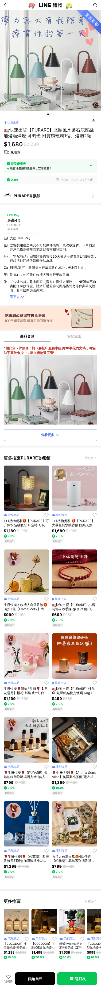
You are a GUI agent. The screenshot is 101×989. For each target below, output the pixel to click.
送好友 (80, 978)
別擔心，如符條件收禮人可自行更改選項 (39, 275)
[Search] (95, 5)
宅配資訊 (74, 336)
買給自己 (35, 978)
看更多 (89, 458)
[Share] (93, 120)
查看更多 (47, 435)
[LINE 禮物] (50, 5)
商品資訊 (27, 336)
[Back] (5, 5)
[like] (46, 515)
